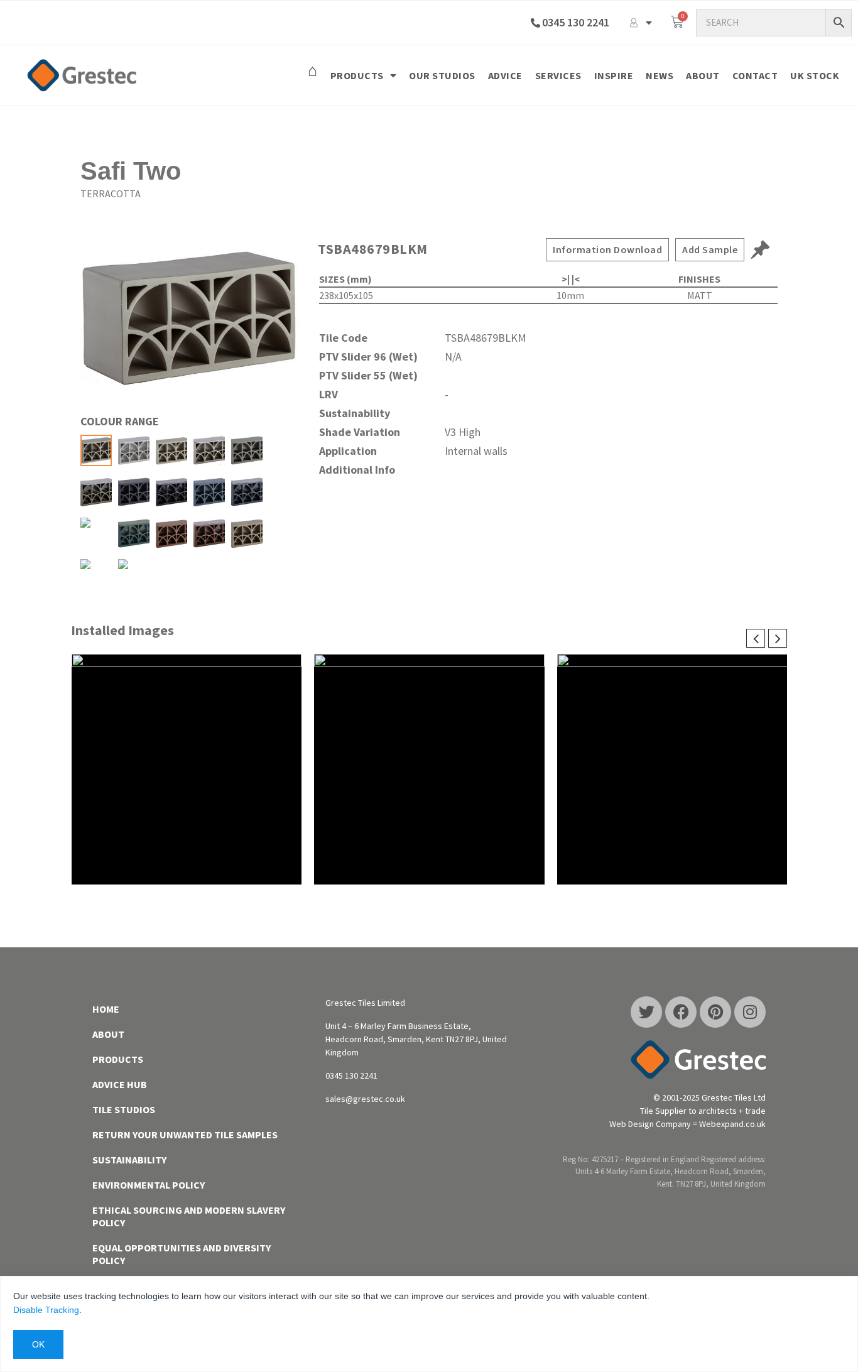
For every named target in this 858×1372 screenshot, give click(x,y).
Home (105, 1009)
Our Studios (442, 75)
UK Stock (814, 75)
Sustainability (129, 1159)
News (659, 75)
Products (357, 75)
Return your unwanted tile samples (185, 1134)
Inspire (614, 75)
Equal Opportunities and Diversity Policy (181, 1253)
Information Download (607, 249)
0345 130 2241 (575, 22)
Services (558, 75)
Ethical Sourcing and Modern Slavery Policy (188, 1216)
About (703, 75)
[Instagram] (750, 1012)
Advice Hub (119, 1084)
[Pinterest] (715, 1012)
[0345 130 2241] (535, 23)
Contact (755, 75)
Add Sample (709, 249)
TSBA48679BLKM (373, 249)
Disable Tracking (46, 1310)
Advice (505, 75)
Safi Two (130, 171)
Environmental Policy (148, 1185)
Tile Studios (123, 1109)
